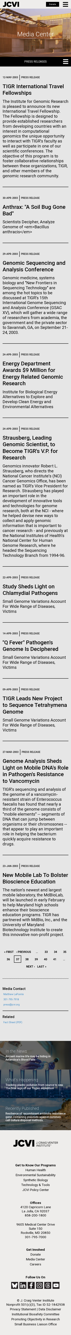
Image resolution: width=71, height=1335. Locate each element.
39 (37, 959)
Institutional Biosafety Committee (35, 1314)
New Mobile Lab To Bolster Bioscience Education (35, 878)
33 (47, 952)
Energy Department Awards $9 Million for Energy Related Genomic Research (33, 373)
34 (56, 952)
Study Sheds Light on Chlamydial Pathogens (30, 589)
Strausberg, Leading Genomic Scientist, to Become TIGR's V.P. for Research (30, 447)
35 (65, 952)
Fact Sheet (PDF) (12, 1022)
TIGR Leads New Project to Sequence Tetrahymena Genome (35, 705)
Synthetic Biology (35, 1180)
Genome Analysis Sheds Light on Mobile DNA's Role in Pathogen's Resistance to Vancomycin (35, 771)
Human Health (35, 1170)
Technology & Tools (35, 1185)
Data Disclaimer (49, 1309)
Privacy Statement (23, 1309)
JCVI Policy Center (35, 1190)
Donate (52, 4)
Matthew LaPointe (13, 994)
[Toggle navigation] (65, 4)
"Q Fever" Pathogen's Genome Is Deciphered (30, 645)
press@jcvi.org (11, 1004)
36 (9, 959)
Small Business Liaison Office (35, 1324)
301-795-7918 (11, 999)
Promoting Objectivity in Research (35, 1319)
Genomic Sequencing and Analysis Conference (34, 266)
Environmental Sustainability (35, 1175)
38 (27, 959)
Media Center (35, 1259)
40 (46, 959)
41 (55, 959)
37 (18, 959)
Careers (35, 1264)
